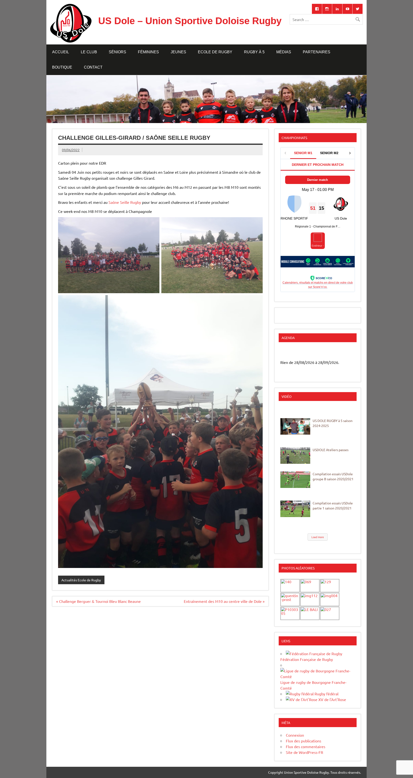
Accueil (60, 52)
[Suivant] (347, 352)
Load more (317, 537)
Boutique (62, 67)
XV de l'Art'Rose (331, 699)
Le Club (89, 52)
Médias (283, 52)
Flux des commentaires (305, 746)
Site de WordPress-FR (304, 752)
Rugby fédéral (326, 693)
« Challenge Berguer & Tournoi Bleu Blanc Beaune (98, 601)
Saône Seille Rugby (125, 202)
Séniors (117, 52)
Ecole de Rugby (215, 52)
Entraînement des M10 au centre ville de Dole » (224, 601)
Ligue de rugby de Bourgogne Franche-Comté (313, 685)
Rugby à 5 (254, 52)
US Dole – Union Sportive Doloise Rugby (190, 21)
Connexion (295, 735)
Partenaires (316, 52)
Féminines (148, 52)
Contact (93, 67)
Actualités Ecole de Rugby (81, 580)
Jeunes (178, 52)
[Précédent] (287, 352)
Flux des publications (303, 740)
